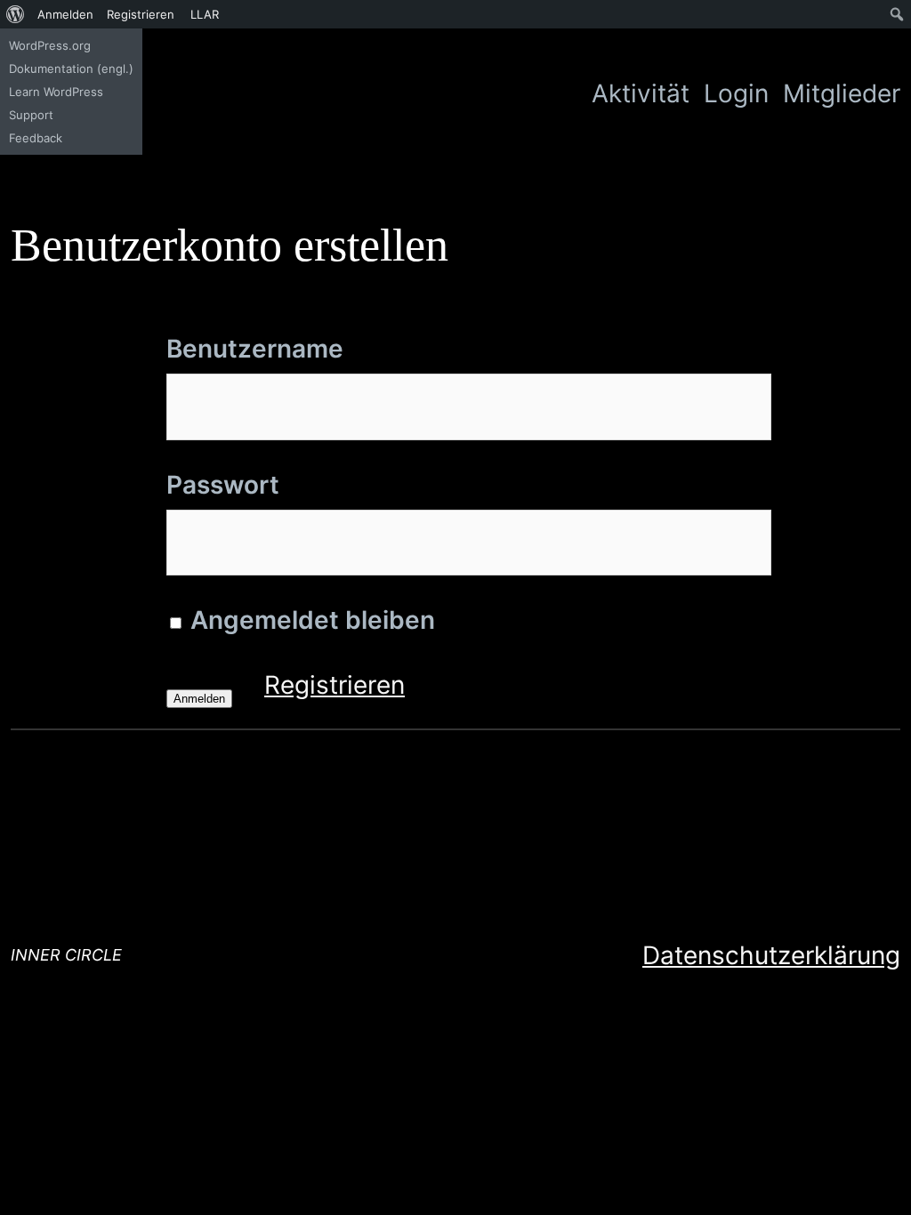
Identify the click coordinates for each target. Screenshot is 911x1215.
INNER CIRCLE (66, 954)
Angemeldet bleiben (309, 620)
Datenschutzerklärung (771, 955)
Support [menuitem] (31, 115)
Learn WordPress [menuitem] (56, 91)
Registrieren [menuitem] (140, 14)
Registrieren (334, 685)
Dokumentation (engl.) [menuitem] (71, 68)
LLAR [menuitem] (204, 14)
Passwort (222, 485)
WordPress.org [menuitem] (50, 45)
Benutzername (254, 349)
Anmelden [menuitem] (65, 14)
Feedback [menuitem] (35, 138)
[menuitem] (15, 14)
